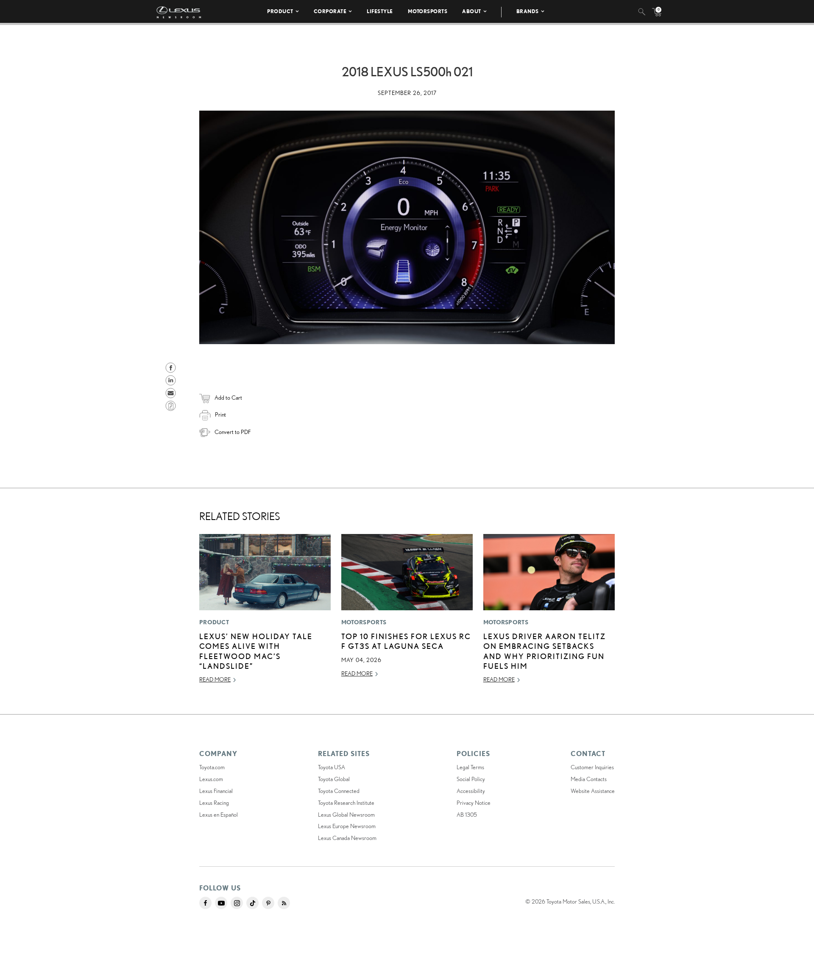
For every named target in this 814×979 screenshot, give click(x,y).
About (471, 11)
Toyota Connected (339, 790)
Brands (527, 11)
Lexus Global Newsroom (346, 814)
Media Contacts (589, 779)
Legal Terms (470, 767)
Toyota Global (334, 779)
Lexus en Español (218, 814)
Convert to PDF (233, 431)
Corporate (330, 11)
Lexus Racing (214, 802)
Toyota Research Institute (346, 802)
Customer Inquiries (592, 767)
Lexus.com (211, 779)
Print (220, 414)
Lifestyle (380, 11)
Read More (215, 679)
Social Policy (471, 779)
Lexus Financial (216, 790)
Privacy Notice (474, 802)
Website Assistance (593, 790)
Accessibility (471, 790)
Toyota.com (212, 767)
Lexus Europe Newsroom (347, 826)
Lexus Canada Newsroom (347, 837)
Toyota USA (331, 767)
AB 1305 (467, 814)
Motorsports (428, 11)
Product (280, 11)
